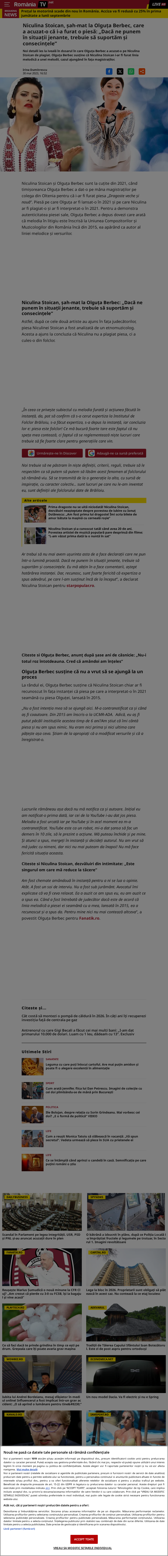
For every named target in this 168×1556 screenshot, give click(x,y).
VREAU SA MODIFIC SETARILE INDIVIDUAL (82, 1548)
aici (48, 1488)
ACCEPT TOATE (84, 1539)
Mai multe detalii (27, 1469)
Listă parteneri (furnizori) (19, 1528)
